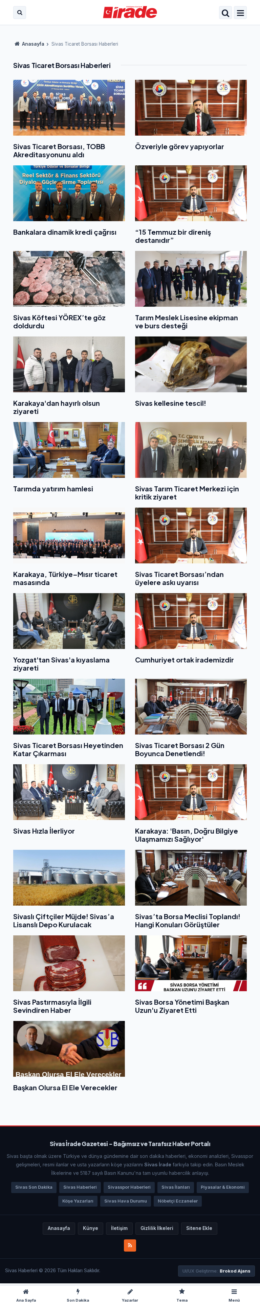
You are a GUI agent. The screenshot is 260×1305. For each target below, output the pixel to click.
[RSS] (130, 1245)
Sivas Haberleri (80, 1187)
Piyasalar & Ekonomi (223, 1187)
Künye (90, 1228)
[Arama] (19, 12)
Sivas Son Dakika (33, 1187)
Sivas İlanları (175, 1187)
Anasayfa (32, 44)
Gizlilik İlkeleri (156, 1228)
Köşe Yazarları (77, 1201)
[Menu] (240, 13)
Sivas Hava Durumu (125, 1201)
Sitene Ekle (199, 1228)
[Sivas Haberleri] (130, 12)
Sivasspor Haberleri (129, 1187)
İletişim (119, 1228)
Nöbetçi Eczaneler (178, 1201)
